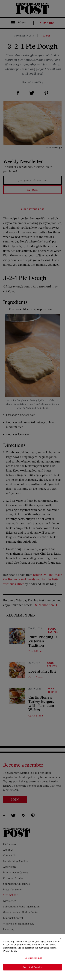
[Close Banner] (61, 938)
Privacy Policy (10, 950)
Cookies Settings (33, 957)
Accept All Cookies (32, 967)
